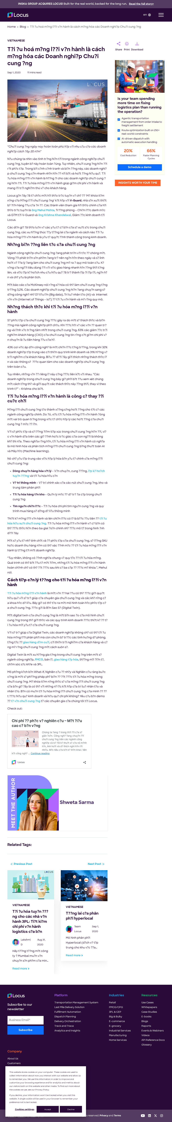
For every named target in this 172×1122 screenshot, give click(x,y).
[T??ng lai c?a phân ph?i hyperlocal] (84, 885)
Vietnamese (16, 41)
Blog (23, 27)
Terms (117, 1115)
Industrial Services (120, 1031)
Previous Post (23, 864)
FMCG (39, 659)
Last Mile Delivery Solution (69, 1007)
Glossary (146, 1045)
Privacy (104, 1115)
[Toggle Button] (161, 14)
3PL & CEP (115, 1012)
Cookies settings (24, 1109)
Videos (145, 1035)
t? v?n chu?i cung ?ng (25, 701)
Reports (146, 1026)
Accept (47, 1109)
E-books (146, 1017)
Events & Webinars (152, 1031)
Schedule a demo (139, 167)
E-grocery (115, 1026)
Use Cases (147, 1002)
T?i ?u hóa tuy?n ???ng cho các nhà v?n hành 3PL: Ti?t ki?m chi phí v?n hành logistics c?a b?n (30, 922)
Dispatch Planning (65, 1017)
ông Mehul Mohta (43, 210)
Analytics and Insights (67, 1031)
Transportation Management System (76, 1002)
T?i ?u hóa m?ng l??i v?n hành (27, 593)
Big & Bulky (115, 1017)
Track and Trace (64, 1026)
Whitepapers (149, 1007)
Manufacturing (118, 1035)
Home (11, 27)
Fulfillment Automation (67, 1012)
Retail (112, 1002)
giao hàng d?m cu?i (36, 642)
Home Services (118, 1040)
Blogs (144, 1021)
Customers (13, 1063)
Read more (19, 968)
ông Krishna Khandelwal (54, 215)
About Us (12, 1059)
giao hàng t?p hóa (66, 659)
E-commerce (117, 1021)
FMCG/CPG (116, 1007)
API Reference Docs (153, 1040)
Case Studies (149, 1012)
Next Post (94, 864)
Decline (70, 1109)
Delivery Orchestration (67, 1021)
